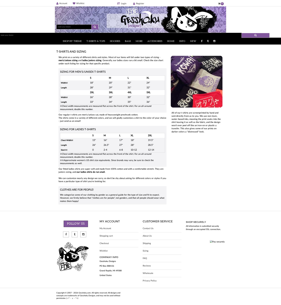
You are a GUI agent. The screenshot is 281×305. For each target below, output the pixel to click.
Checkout (104, 243)
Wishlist (80, 3)
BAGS (128, 41)
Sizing (145, 251)
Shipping (147, 243)
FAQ (145, 258)
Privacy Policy (150, 281)
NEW (193, 41)
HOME (170, 41)
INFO (182, 41)
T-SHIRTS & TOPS (95, 41)
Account (63, 3)
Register (140, 3)
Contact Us (148, 228)
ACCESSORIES (154, 41)
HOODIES (115, 41)
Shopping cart (106, 236)
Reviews (147, 266)
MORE (139, 41)
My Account (105, 228)
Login (123, 3)
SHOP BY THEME (72, 41)
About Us (147, 236)
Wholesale (148, 273)
